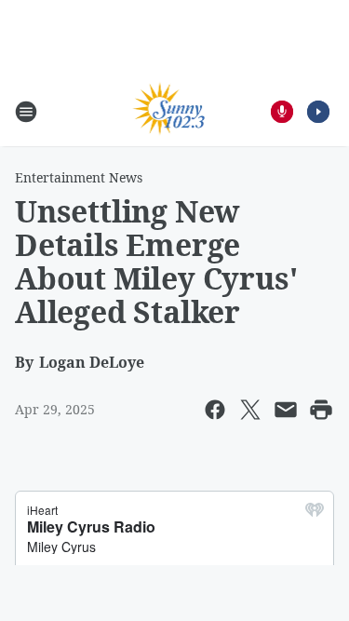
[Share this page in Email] (286, 410)
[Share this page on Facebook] (215, 410)
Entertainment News (78, 177)
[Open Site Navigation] (26, 112)
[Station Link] (169, 111)
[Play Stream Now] (318, 112)
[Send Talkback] (282, 112)
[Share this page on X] (250, 410)
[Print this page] (321, 410)
